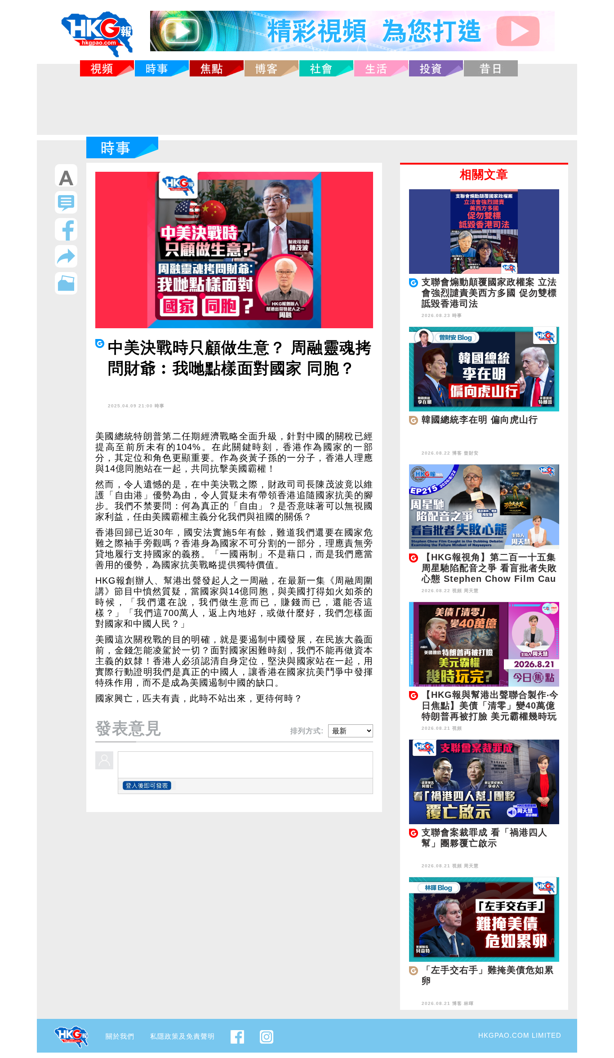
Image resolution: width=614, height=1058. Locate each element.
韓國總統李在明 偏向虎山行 (480, 419)
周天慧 (471, 590)
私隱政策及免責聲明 (182, 1036)
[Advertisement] (307, 105)
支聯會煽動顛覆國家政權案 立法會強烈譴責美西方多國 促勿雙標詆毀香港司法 (489, 292)
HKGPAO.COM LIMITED (519, 1035)
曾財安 (471, 453)
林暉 (469, 1003)
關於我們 (120, 1036)
